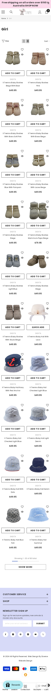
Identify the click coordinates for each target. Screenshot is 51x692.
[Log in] (39, 12)
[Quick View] (22, 54)
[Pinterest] (20, 634)
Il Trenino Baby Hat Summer (38, 541)
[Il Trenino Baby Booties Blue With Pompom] (12, 160)
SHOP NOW (31, 5)
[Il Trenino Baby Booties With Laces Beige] (38, 160)
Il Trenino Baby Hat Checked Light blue (38, 389)
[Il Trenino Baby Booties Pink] (38, 58)
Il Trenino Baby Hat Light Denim (38, 440)
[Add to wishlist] (22, 49)
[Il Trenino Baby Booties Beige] (12, 211)
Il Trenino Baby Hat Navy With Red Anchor (13, 389)
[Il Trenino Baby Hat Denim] (38, 465)
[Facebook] (5, 634)
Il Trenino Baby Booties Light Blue (13, 287)
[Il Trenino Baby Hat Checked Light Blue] (12, 414)
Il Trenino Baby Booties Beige (13, 236)
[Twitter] (43, 634)
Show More (25, 567)
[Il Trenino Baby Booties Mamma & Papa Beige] (38, 211)
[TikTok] (28, 634)
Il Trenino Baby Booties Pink (38, 84)
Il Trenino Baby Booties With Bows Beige (38, 135)
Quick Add (38, 327)
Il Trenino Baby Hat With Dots (13, 490)
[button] (24, 41)
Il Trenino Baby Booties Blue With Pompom (13, 186)
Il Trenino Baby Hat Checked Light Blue (12, 440)
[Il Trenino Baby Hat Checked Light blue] (38, 363)
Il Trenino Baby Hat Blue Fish (12, 541)
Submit (40, 623)
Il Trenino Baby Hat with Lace (38, 338)
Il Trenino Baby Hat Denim (38, 489)
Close (48, 3)
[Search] (11, 12)
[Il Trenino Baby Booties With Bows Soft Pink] (12, 109)
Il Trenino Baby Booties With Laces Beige (38, 186)
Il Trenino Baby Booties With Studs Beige (13, 338)
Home (3, 18)
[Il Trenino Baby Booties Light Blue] (12, 262)
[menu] (3, 12)
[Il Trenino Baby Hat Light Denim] (38, 414)
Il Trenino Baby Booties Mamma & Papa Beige (38, 236)
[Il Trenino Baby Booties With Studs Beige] (12, 313)
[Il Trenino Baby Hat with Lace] (38, 313)
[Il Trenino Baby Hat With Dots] (12, 465)
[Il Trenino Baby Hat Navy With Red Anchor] (12, 363)
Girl (10, 18)
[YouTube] (35, 634)
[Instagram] (13, 634)
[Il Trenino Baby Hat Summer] (38, 516)
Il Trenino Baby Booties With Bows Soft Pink (13, 135)
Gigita (13, 79)
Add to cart (13, 73)
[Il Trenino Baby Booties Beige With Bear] (12, 58)
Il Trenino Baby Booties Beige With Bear (13, 84)
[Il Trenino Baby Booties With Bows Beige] (38, 109)
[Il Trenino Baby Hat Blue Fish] (12, 516)
